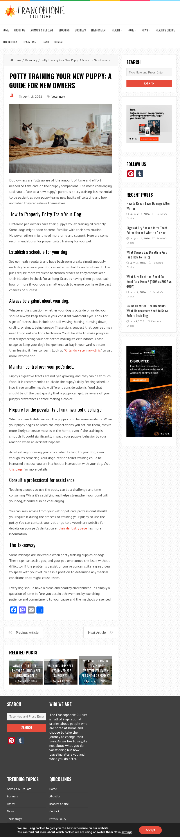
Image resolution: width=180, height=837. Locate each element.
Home (6, 30)
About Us (19, 30)
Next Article (97, 632)
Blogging (64, 30)
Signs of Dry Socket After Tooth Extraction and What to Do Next (146, 230)
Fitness (11, 804)
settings (127, 832)
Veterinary (31, 60)
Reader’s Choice (165, 30)
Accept (150, 830)
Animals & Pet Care (42, 30)
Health (116, 30)
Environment (99, 30)
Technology (10, 42)
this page (16, 469)
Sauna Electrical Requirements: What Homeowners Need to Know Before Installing (147, 310)
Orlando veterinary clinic (83, 350)
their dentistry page (72, 528)
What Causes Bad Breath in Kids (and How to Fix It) (146, 254)
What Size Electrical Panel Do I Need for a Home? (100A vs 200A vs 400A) (148, 281)
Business (80, 30)
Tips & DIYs (29, 42)
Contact (59, 42)
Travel (45, 42)
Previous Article (27, 632)
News (145, 30)
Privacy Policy (57, 819)
